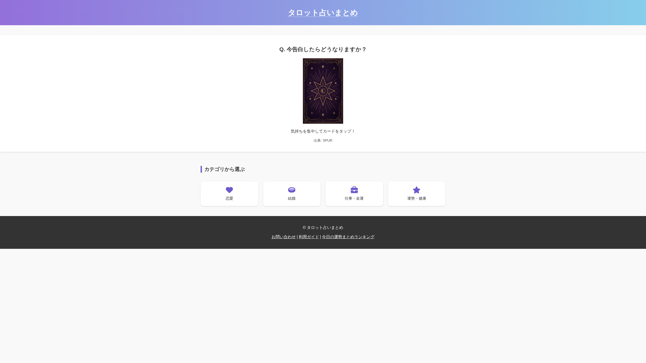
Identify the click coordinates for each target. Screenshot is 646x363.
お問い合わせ (284, 237)
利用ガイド (309, 237)
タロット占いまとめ (323, 12)
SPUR (327, 140)
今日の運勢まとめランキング (348, 237)
